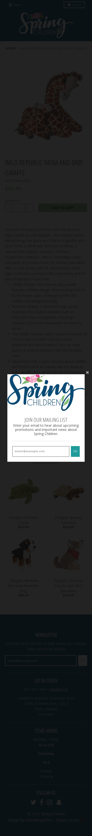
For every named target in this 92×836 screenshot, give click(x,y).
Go (75, 451)
